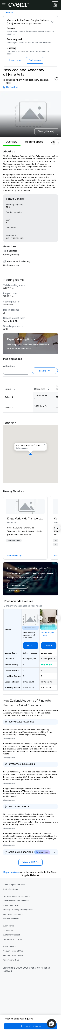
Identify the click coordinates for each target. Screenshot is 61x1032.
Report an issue (11, 872)
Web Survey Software (13, 914)
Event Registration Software (16, 901)
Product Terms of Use (13, 951)
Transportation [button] (14, 540)
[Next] (57, 143)
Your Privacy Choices (12, 939)
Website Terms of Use (13, 955)
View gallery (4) (46, 131)
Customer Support (11, 935)
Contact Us (8, 930)
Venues (9, 12)
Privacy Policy (9, 946)
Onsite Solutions (10, 889)
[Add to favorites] (56, 79)
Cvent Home (8, 926)
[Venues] (55, 4)
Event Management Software (16, 896)
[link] (25, 506)
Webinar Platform (11, 919)
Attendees (9, 366)
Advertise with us (11, 960)
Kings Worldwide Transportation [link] (25, 518)
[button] (26, 370)
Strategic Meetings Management (18, 910)
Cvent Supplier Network (14, 885)
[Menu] (3, 5)
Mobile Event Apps (11, 905)
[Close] (52, 22)
